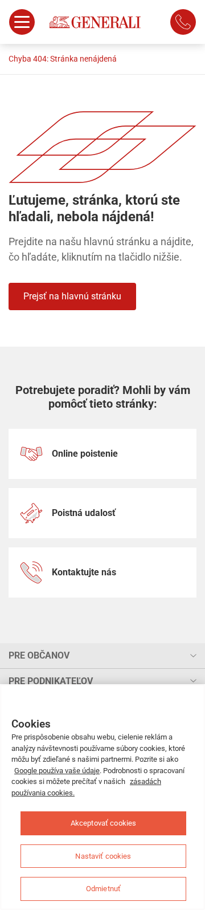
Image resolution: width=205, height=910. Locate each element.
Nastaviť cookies (103, 856)
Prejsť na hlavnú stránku (72, 296)
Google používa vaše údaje (57, 770)
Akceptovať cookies (103, 823)
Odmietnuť (103, 888)
